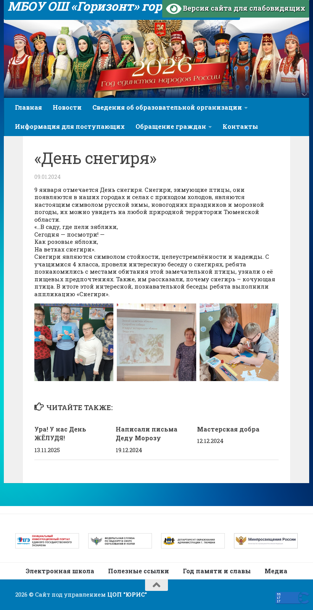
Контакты (240, 126)
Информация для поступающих (70, 126)
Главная (28, 107)
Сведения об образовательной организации (167, 107)
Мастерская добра (228, 429)
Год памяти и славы (217, 571)
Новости (67, 107)
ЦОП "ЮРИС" (127, 594)
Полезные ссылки (138, 571)
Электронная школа (60, 571)
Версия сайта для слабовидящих (243, 8)
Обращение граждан (171, 126)
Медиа (276, 571)
